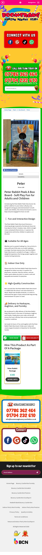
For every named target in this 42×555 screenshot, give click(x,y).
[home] (2, 2)
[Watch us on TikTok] (24, 42)
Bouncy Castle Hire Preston (21, 493)
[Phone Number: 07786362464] (21, 74)
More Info (12, 379)
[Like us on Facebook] (10, 42)
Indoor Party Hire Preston (30, 507)
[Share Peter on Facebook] (21, 170)
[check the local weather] (21, 57)
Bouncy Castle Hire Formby (25, 483)
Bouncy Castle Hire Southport (21, 498)
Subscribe (37, 472)
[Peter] (21, 143)
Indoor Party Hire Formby (11, 507)
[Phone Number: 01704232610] (21, 80)
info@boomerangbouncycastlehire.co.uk (21, 419)
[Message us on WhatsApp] (31, 42)
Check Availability (32, 338)
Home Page (7, 110)
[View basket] (20, 2)
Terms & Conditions (21, 517)
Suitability (21, 177)
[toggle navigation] (38, 2)
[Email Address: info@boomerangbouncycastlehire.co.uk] (21, 84)
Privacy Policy (14, 512)
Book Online (14, 338)
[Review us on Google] (17, 42)
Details (21, 174)
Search (36, 88)
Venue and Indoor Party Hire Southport (21, 522)
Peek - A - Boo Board (19, 110)
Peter (28, 110)
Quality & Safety (26, 512)
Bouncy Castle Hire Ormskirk (21, 488)
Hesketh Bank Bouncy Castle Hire (21, 502)
